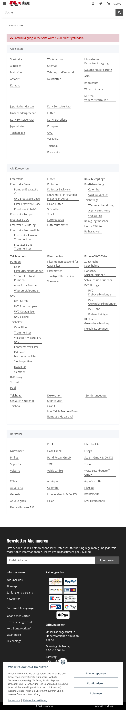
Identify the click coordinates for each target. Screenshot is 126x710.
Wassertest (95, 216)
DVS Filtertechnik (94, 501)
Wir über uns (55, 59)
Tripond (89, 464)
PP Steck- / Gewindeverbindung (96, 321)
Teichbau (53, 146)
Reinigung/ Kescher (96, 221)
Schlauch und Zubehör (98, 280)
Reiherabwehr (93, 231)
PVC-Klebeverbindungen (100, 292)
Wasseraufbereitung (101, 205)
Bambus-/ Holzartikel (60, 416)
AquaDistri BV (92, 481)
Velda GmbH (55, 470)
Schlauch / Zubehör (22, 401)
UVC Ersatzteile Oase (27, 198)
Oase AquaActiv (97, 195)
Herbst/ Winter (93, 226)
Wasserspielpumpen (27, 290)
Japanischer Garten (22, 106)
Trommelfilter (22, 332)
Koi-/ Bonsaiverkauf (22, 119)
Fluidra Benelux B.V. (22, 507)
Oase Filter (20, 327)
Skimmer (19, 372)
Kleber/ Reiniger (98, 314)
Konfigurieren (95, 683)
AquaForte (16, 488)
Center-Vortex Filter (26, 347)
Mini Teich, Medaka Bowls (63, 411)
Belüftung (16, 377)
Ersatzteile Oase (20, 184)
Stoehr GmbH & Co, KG (98, 457)
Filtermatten (55, 271)
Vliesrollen (53, 281)
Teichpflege (91, 200)
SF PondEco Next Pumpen (24, 278)
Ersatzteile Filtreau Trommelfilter (25, 237)
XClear (14, 481)
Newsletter (54, 79)
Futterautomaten (58, 225)
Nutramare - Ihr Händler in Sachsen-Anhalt (62, 196)
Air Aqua (52, 481)
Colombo (94, 189)
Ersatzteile (53, 152)
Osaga (88, 451)
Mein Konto (17, 72)
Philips (14, 457)
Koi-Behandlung (94, 184)
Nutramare (17, 451)
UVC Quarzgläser (24, 311)
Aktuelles (15, 66)
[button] (93, 3)
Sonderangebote (96, 395)
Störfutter (53, 209)
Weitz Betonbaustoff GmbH (97, 472)
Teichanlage (17, 133)
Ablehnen (96, 693)
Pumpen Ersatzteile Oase (26, 191)
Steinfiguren (54, 401)
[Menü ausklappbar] (4, 2)
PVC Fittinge (91, 285)
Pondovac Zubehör (26, 209)
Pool (13, 387)
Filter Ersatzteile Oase (27, 204)
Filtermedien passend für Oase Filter (62, 263)
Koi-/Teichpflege (57, 119)
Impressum (14, 700)
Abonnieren (107, 560)
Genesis (15, 494)
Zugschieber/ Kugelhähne (92, 263)
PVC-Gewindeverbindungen (102, 301)
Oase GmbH (54, 451)
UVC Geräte (21, 301)
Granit (51, 406)
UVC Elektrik (21, 317)
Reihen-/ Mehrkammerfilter (25, 354)
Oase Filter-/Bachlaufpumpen (28, 269)
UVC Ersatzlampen (25, 306)
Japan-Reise (17, 126)
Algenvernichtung (99, 210)
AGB (87, 76)
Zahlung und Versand (60, 72)
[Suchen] (119, 12)
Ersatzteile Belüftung (23, 225)
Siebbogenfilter (23, 361)
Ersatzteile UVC (19, 219)
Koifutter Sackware (59, 189)
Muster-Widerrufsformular (96, 98)
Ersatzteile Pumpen (22, 214)
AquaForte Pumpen (26, 285)
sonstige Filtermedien (60, 276)
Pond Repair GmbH (59, 457)
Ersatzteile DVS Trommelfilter (23, 246)
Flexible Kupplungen (96, 328)
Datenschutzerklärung (35, 700)
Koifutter (52, 184)
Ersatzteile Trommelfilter (25, 230)
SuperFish (16, 464)
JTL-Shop (109, 705)
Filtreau (89, 488)
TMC (50, 464)
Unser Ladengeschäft (23, 113)
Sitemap (52, 66)
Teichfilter (53, 139)
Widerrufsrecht (93, 89)
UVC (49, 133)
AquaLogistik (18, 501)
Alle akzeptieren (96, 673)
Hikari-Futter (55, 204)
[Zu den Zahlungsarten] (56, 581)
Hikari (50, 501)
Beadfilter (20, 366)
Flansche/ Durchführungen (94, 273)
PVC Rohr (94, 309)
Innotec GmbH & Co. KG (62, 494)
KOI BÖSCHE (91, 494)
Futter (51, 113)
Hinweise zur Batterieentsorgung (96, 61)
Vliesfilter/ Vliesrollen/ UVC (27, 340)
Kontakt (15, 85)
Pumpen (52, 126)
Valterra (15, 470)
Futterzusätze (55, 219)
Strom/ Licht (17, 382)
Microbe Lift (91, 444)
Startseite (16, 59)
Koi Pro (51, 444)
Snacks (51, 214)
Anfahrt (15, 79)
